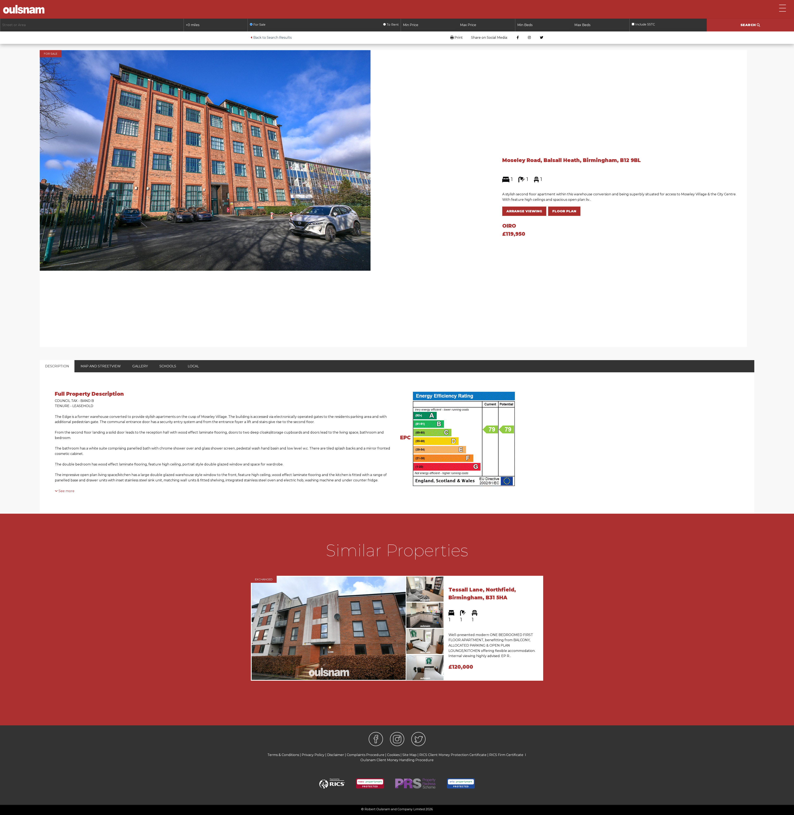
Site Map (409, 755)
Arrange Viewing (524, 211)
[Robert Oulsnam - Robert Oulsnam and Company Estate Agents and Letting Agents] (23, 9)
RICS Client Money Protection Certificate (453, 755)
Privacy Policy (313, 755)
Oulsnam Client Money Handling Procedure (397, 760)
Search (748, 25)
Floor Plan (564, 211)
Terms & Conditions (283, 755)
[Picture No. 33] (205, 160)
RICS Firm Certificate (506, 755)
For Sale (258, 24)
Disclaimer (335, 755)
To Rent (392, 24)
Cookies (393, 755)
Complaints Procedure (365, 755)
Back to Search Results (272, 38)
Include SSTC (644, 24)
